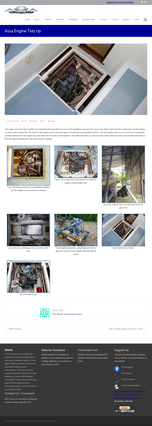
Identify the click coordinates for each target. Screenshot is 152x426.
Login (136, 19)
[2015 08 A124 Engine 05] (76, 230)
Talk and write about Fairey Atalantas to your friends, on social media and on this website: (130, 358)
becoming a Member (123, 401)
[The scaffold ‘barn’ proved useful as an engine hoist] (123, 174)
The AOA (115, 19)
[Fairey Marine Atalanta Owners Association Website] (19, 9)
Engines (34, 121)
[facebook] (142, 3)
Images (126, 19)
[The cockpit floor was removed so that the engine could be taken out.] (76, 162)
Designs (48, 19)
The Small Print (87, 350)
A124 (25, 121)
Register (60, 19)
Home (27, 19)
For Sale (103, 19)
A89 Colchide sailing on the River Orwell (127, 329)
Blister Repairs (14, 329)
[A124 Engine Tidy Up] (76, 79)
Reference (73, 19)
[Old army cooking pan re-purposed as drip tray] (28, 230)
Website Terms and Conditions (91, 355)
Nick (43, 121)
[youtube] (145, 3)
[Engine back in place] (123, 230)
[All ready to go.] (28, 276)
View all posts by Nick (74, 314)
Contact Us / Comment (19, 393)
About (37, 19)
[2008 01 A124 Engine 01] (28, 165)
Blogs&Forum (89, 19)
